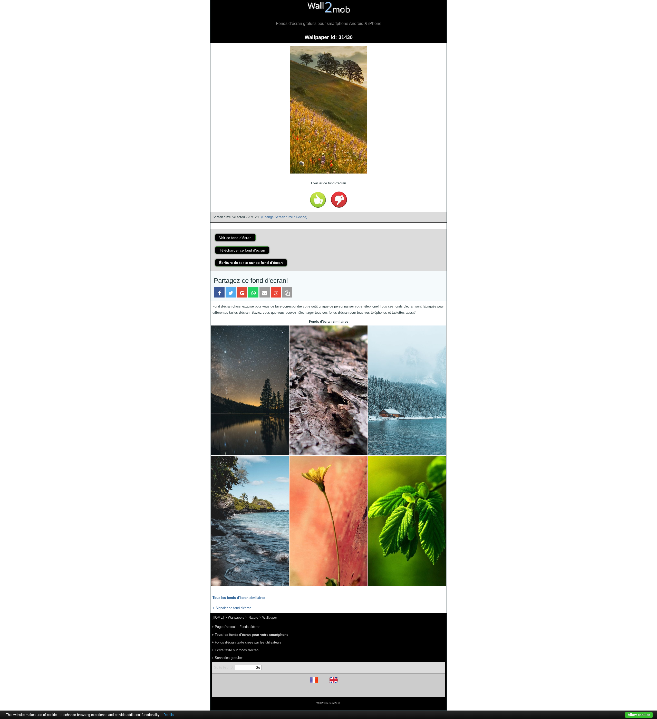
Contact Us (361, 691)
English (342, 683)
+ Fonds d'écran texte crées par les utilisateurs (247, 642)
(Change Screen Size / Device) (284, 217)
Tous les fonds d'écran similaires (238, 598)
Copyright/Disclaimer (322, 691)
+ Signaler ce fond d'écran (231, 608)
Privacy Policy (344, 691)
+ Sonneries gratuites (228, 658)
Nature (253, 617)
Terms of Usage (298, 691)
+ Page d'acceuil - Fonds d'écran (236, 627)
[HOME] (218, 617)
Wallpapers (236, 617)
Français (323, 683)
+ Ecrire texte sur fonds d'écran (235, 650)
